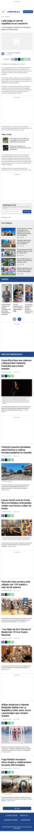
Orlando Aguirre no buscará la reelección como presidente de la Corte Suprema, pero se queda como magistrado (24, 232)
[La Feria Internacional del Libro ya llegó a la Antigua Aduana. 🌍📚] (18, 293)
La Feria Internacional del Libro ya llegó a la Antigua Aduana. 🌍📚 (18, 308)
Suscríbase (25, 820)
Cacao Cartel (28, 543)
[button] (28, 11)
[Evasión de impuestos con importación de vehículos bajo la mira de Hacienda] (5, 148)
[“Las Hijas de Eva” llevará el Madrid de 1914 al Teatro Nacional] (16, 654)
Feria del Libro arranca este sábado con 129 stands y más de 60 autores (15, 584)
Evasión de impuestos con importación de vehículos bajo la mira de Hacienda (20, 147)
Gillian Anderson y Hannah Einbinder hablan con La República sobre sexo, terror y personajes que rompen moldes (16, 710)
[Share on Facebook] (16, 59)
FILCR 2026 (6, 618)
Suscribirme (27, 211)
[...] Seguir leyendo (11, 546)
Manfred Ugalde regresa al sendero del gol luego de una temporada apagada (24, 269)
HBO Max (5, 750)
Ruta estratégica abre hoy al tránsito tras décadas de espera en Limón (24, 260)
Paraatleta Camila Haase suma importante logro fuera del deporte (24, 242)
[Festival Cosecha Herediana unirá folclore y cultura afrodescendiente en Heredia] (16, 471)
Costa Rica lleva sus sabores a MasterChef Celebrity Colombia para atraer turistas (16, 364)
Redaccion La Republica (14, 52)
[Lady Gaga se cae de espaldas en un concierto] (17, 41)
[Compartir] (29, 59)
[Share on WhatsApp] (22, 59)
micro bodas (8, 799)
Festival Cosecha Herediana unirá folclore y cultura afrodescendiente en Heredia (16, 450)
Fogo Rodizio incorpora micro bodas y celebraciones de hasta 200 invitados (16, 762)
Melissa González (7, 372)
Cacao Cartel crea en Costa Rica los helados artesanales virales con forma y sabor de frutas (16, 504)
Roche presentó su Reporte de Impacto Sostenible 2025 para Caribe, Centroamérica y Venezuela (6, 309)
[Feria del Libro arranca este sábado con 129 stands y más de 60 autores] (16, 606)
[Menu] (3, 11)
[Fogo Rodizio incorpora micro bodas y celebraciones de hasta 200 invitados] (16, 784)
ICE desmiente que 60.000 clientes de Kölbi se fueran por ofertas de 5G (24, 251)
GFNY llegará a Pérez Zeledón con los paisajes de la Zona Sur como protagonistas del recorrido (19, 140)
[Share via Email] (25, 59)
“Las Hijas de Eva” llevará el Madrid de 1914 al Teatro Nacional (16, 632)
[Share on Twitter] (19, 59)
